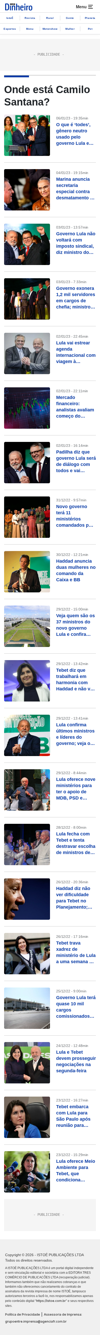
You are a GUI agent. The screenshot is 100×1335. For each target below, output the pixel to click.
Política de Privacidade (22, 1314)
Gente (70, 18)
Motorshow (50, 28)
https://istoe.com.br (51, 1301)
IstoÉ (10, 18)
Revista (30, 18)
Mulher (70, 28)
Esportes (10, 28)
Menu (29, 28)
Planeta (90, 18)
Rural (50, 18)
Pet (90, 28)
